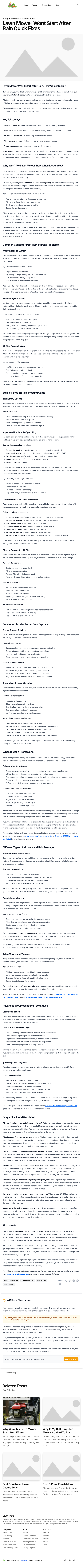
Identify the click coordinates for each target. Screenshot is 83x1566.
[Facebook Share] (69, 1280)
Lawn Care (20, 18)
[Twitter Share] (65, 1280)
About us (46, 1533)
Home (26, 5)
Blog (57, 5)
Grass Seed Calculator (30, 1539)
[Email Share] (60, 1284)
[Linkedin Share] (73, 1280)
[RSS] (78, 1560)
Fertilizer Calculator (29, 1536)
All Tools (25, 1533)
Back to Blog (11, 1373)
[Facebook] (74, 1560)
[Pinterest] (69, 1560)
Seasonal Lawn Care (9, 1542)
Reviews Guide (7, 1533)
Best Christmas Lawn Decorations (16, 1486)
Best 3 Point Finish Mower (59, 1484)
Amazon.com (69, 1359)
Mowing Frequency (29, 1548)
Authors (45, 1539)
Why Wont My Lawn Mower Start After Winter (19, 1430)
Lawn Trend (8, 1516)
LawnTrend (23, 1560)
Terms (45, 1545)
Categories (46, 5)
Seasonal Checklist (29, 1545)
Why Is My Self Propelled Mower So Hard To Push (58, 1430)
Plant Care (6, 1539)
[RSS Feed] (78, 5)
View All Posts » (9, 1390)
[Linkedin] (65, 1560)
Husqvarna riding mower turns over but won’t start (42, 997)
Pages (34, 5)
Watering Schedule (29, 1542)
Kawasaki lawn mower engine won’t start (61, 1106)
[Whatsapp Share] (77, 1280)
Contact (46, 1536)
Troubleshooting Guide (10, 1548)
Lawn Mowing (7, 1536)
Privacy (45, 1542)
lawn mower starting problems (17, 1274)
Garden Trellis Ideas (9, 1545)
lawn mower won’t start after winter (38, 836)
